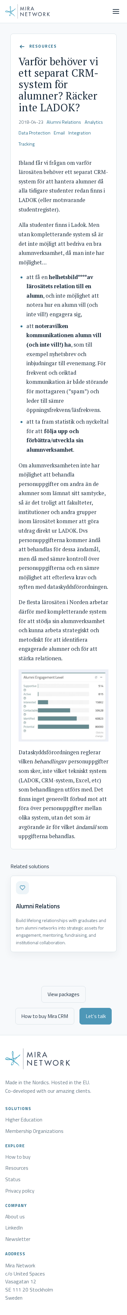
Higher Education (23, 1119)
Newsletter (17, 1239)
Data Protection (34, 132)
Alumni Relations (64, 122)
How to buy (18, 1157)
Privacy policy (20, 1191)
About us (15, 1216)
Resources (16, 1168)
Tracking (27, 144)
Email (59, 132)
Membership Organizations (34, 1131)
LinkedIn (14, 1227)
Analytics (94, 122)
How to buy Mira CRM (44, 1016)
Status (13, 1179)
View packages (63, 994)
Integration (79, 132)
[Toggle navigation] (116, 11)
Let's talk (96, 1016)
